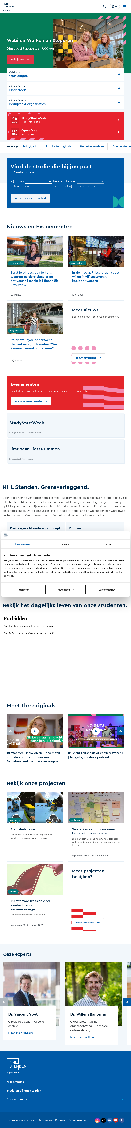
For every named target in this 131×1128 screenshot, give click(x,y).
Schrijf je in (30, 146)
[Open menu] (124, 6)
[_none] (38, 181)
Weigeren (24, 589)
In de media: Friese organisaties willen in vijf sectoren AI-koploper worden (96, 276)
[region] (65, 739)
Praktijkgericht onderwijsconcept (35, 528)
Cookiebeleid (45, 1120)
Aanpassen (64, 589)
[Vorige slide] (10, 731)
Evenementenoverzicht (28, 401)
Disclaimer (60, 1120)
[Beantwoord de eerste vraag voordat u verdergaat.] (90, 181)
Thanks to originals (58, 146)
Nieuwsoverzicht (86, 358)
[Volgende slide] (120, 731)
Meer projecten (85, 922)
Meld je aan (17, 59)
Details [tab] (65, 544)
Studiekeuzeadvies (91, 146)
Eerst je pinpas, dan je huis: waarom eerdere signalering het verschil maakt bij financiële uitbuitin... (34, 279)
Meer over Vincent (20, 1032)
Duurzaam (77, 528)
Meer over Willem (82, 1037)
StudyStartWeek (33, 118)
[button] (35, 739)
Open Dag (29, 130)
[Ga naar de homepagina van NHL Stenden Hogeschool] (9, 6)
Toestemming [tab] (22, 544)
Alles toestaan (107, 589)
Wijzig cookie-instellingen (22, 1120)
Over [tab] (108, 544)
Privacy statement (78, 1120)
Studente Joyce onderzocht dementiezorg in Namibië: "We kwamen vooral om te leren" (34, 344)
